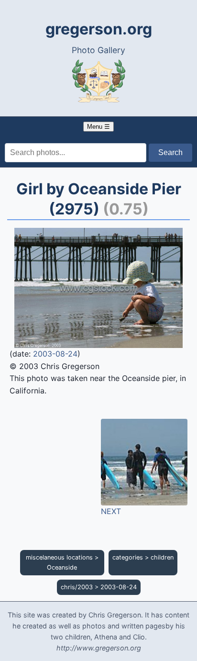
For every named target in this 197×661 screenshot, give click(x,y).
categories (127, 557)
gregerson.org (98, 29)
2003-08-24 (55, 354)
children (162, 557)
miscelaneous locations (59, 557)
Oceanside (62, 567)
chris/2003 (77, 587)
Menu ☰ (98, 126)
